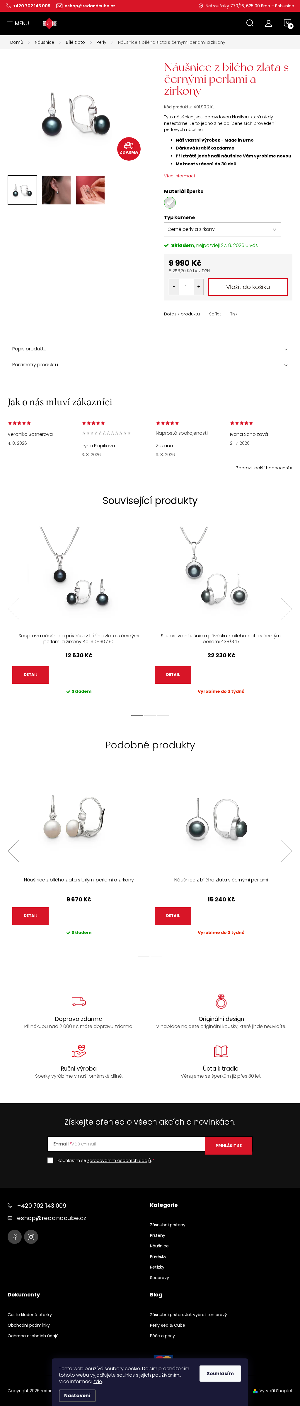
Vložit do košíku (248, 287)
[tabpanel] (79, 615)
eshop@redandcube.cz (51, 1218)
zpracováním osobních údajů (119, 1160)
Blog (156, 1294)
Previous (13, 608)
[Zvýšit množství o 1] (198, 287)
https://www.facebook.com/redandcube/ (15, 1237)
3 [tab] (163, 715)
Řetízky (157, 1267)
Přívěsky (158, 1256)
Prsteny (157, 1235)
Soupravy (159, 1277)
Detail (31, 674)
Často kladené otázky (30, 1314)
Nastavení (77, 1395)
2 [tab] (150, 715)
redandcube (31, 1237)
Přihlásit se (229, 1145)
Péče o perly (162, 1335)
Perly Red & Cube (167, 1325)
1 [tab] (137, 715)
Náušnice (159, 1246)
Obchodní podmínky (29, 1325)
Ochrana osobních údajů (33, 1335)
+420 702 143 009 (41, 1206)
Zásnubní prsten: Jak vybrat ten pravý (188, 1314)
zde (97, 1381)
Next (286, 608)
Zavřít (197, 308)
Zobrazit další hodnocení (262, 468)
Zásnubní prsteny (167, 1224)
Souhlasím (220, 1373)
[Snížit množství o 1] (174, 287)
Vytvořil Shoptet (276, 1391)
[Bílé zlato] (170, 202)
